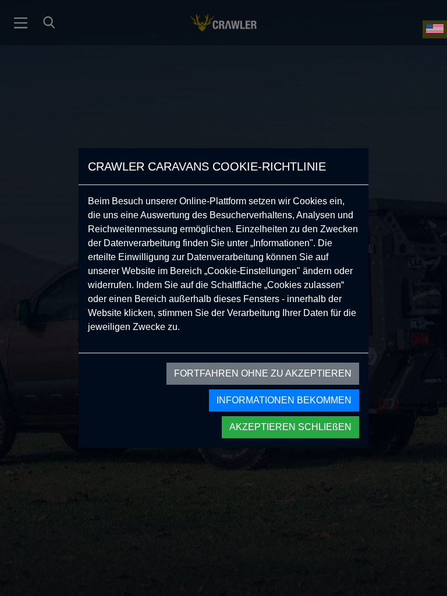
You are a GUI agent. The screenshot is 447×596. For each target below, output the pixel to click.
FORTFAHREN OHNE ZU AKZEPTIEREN (263, 373)
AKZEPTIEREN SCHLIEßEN (290, 427)
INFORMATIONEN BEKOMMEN (284, 400)
